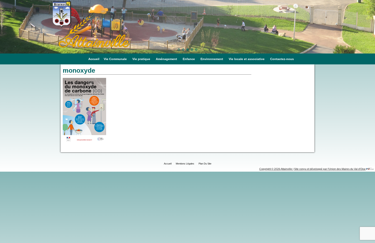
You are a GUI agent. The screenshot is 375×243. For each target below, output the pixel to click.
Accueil (93, 59)
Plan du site (205, 163)
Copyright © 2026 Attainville (276, 169)
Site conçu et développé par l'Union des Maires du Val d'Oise (330, 169)
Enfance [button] (189, 59)
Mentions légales (185, 163)
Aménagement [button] (166, 59)
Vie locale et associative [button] (247, 59)
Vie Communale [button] (115, 59)
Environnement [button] (212, 59)
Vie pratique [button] (141, 59)
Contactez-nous (282, 59)
